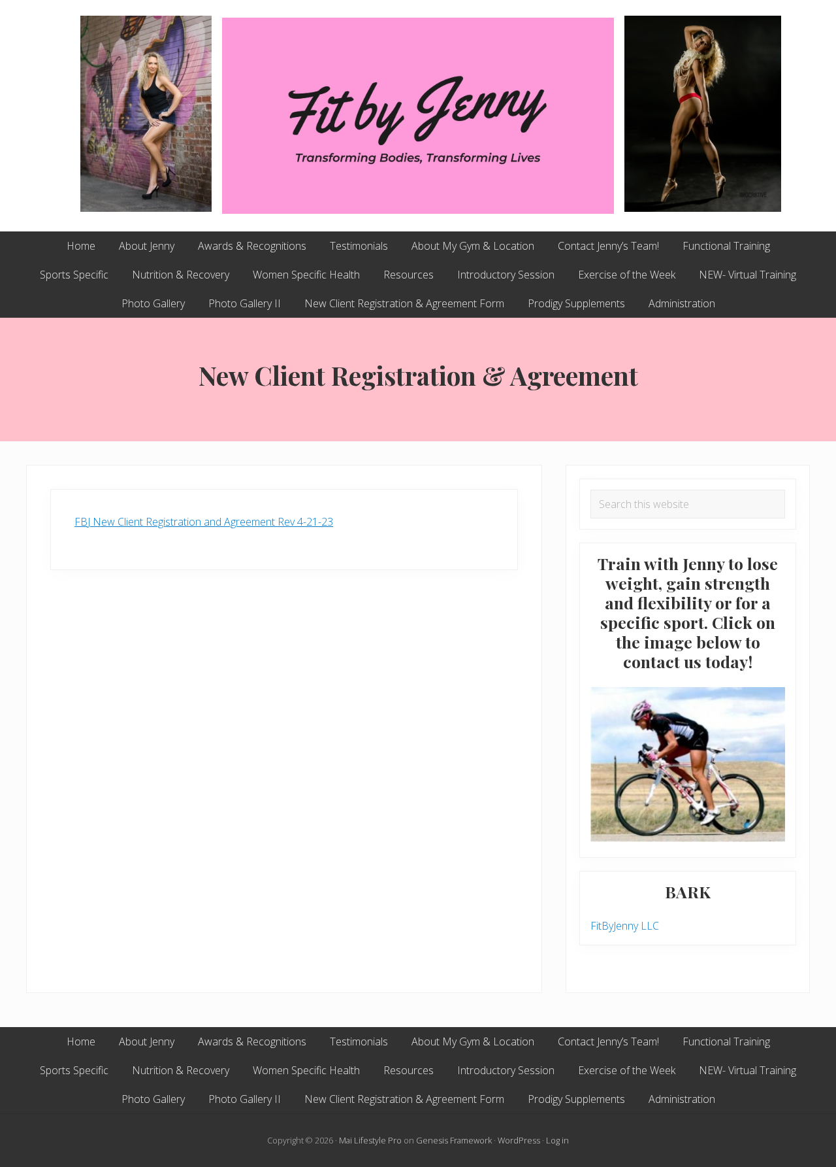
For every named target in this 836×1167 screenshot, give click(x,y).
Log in (557, 1140)
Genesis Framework (454, 1140)
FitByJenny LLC (624, 926)
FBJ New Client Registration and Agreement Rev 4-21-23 (203, 522)
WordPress (519, 1140)
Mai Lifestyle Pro (370, 1140)
